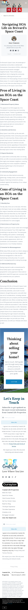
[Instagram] (12, 477)
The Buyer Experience (8, 506)
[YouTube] (9, 477)
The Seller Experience (8, 509)
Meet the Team (6, 492)
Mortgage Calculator (8, 515)
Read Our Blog (6, 504)
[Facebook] (3, 477)
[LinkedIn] (6, 477)
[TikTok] (15, 477)
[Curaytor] (10, 486)
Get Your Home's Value (9, 501)
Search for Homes (7, 495)
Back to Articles (9, 16)
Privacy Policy (14, 566)
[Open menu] (26, 3)
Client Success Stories (8, 498)
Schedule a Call (6, 512)
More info (10, 603)
